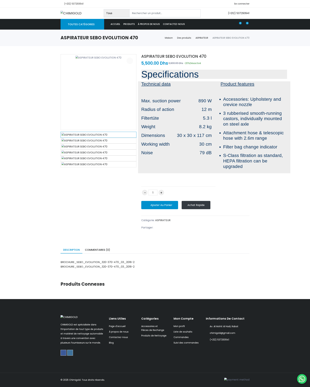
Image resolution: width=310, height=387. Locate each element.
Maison (169, 37)
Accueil (115, 24)
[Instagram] (70, 353)
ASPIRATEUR (202, 37)
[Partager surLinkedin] (171, 228)
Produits (129, 24)
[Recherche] (196, 13)
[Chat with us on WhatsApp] (302, 379)
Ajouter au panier (161, 205)
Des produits (184, 37)
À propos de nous (149, 24)
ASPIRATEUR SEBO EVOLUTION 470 (173, 56)
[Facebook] (63, 353)
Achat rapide (196, 205)
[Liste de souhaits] (214, 205)
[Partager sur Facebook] (158, 228)
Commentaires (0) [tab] (97, 250)
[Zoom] (130, 61)
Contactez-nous (174, 24)
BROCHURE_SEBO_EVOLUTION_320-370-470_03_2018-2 (97, 262)
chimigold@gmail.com (222, 333)
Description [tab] (71, 250)
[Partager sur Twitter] (164, 228)
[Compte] (233, 24)
